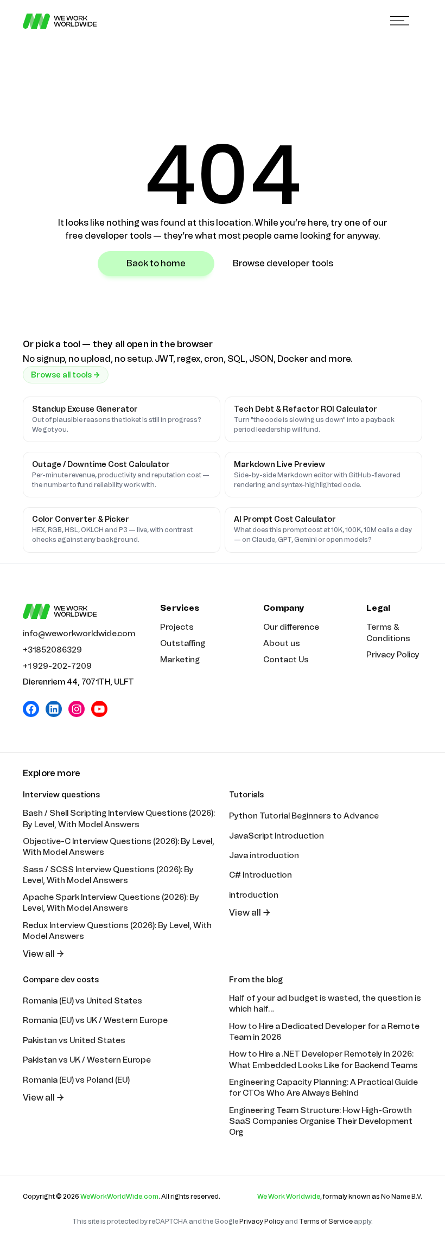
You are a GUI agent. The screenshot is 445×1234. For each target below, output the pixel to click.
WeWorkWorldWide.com (119, 1196)
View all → (44, 954)
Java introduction (264, 855)
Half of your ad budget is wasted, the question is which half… (325, 1003)
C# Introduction (260, 875)
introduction (253, 895)
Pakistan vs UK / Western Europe (87, 1060)
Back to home (156, 263)
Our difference (291, 627)
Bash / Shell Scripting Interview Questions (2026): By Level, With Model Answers (119, 818)
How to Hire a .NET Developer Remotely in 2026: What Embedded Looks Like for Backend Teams (323, 1059)
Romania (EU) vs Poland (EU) (76, 1080)
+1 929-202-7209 (57, 666)
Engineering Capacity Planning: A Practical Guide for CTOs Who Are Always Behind (323, 1087)
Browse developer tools (283, 263)
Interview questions (61, 795)
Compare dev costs (61, 979)
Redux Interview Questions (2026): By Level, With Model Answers (117, 930)
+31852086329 (52, 650)
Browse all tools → (65, 375)
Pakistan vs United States (74, 1040)
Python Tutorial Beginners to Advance (304, 816)
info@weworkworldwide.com (79, 633)
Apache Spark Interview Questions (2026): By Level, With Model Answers (111, 902)
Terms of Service (326, 1221)
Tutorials (246, 795)
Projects (177, 627)
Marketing (180, 659)
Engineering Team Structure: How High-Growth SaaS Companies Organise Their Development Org (320, 1121)
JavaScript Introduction (276, 836)
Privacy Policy (392, 655)
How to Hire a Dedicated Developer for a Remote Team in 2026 (324, 1031)
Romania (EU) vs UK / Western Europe (95, 1020)
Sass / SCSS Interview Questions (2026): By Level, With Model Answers (108, 875)
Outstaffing (182, 643)
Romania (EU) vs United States (82, 1001)
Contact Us (286, 659)
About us (281, 643)
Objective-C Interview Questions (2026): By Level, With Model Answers (118, 846)
